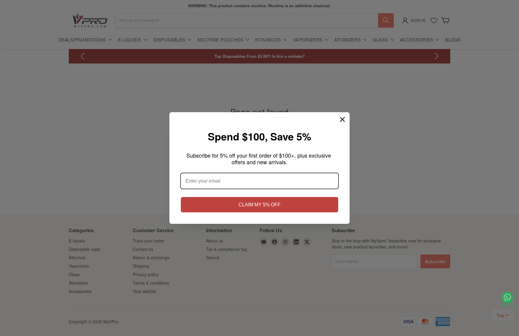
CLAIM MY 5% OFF (259, 204)
